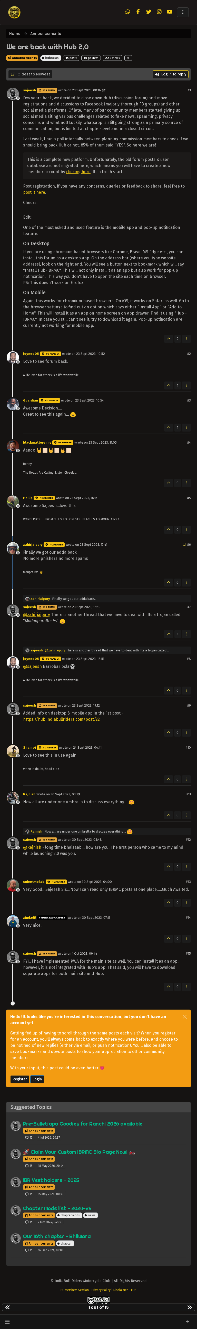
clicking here (78, 171)
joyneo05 (31, 354)
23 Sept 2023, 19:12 (86, 705)
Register (20, 1079)
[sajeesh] (16, 1126)
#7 (189, 607)
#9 (189, 705)
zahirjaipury (33, 544)
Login (37, 1079)
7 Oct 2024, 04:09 (49, 1222)
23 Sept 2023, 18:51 (90, 659)
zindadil (29, 918)
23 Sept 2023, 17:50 (86, 607)
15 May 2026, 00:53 (51, 1194)
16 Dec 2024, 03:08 (51, 1250)
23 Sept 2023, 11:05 (102, 442)
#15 (188, 953)
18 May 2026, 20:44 (51, 1166)
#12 (188, 840)
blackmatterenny (37, 442)
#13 (188, 882)
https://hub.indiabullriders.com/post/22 (61, 719)
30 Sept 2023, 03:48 (87, 840)
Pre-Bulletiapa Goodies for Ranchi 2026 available (82, 1123)
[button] (183, 12)
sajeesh (29, 90)
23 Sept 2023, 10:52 (90, 354)
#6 (189, 544)
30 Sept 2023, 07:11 (96, 918)
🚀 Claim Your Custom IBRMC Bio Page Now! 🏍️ (79, 1152)
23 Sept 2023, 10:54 (89, 400)
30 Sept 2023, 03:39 (65, 794)
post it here (34, 192)
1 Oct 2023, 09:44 (84, 953)
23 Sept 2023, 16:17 (83, 498)
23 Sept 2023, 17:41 (93, 544)
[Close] (185, 1017)
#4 (189, 442)
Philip (28, 498)
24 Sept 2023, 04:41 (87, 747)
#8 (189, 659)
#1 (189, 90)
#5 (189, 498)
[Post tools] (186, 339)
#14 (188, 918)
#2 (189, 354)
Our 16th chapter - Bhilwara (57, 1236)
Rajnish (29, 794)
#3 (189, 400)
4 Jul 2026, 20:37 (49, 1137)
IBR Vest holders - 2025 (51, 1180)
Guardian (30, 400)
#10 (188, 747)
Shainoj (29, 747)
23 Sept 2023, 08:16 (86, 90)
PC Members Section (75, 1290)
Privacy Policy (101, 1290)
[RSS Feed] (128, 58)
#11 (188, 794)
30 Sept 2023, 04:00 (97, 882)
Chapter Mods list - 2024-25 (57, 1208)
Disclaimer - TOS (124, 1290)
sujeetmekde (34, 882)
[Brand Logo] (14, 12)
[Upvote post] (168, 339)
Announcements (24, 58)
